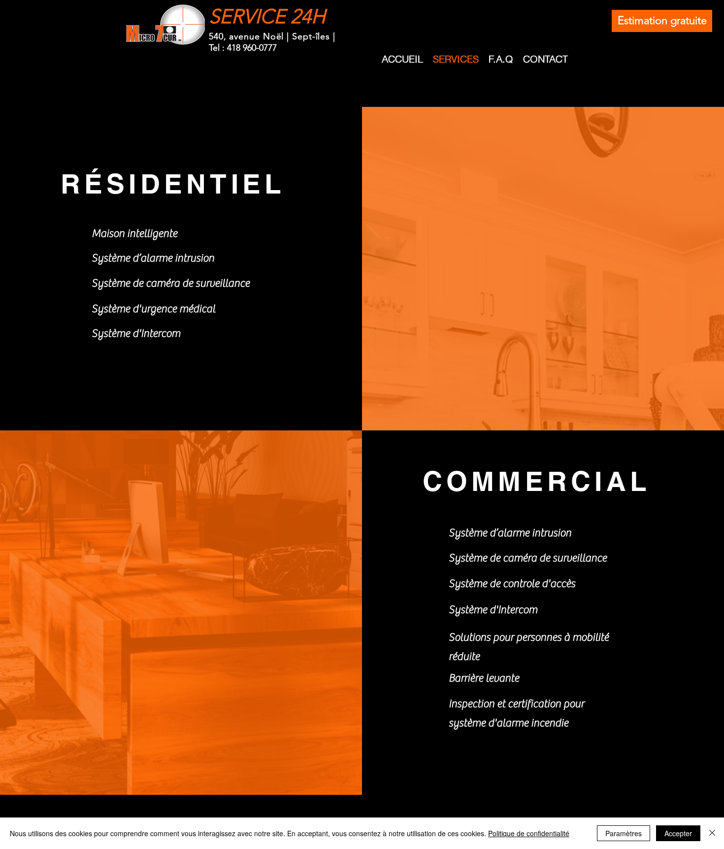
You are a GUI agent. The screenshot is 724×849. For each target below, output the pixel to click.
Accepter (678, 833)
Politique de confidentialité (528, 833)
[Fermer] (712, 833)
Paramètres (623, 833)
